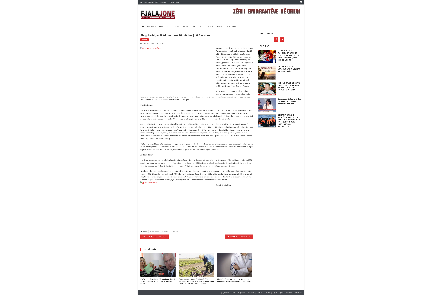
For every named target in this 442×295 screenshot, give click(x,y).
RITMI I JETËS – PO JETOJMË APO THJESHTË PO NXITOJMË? (289, 69)
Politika (267, 293)
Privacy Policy (174, 2)
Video (194, 26)
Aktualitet (144, 39)
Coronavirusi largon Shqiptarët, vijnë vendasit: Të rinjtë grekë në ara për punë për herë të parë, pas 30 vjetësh (196, 281)
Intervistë (220, 26)
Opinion (185, 26)
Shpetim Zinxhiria (159, 43)
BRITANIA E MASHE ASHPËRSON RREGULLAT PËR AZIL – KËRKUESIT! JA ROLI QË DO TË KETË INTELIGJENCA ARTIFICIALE (289, 121)
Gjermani (165, 231)
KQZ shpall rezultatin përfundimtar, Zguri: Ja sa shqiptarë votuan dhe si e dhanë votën (157, 281)
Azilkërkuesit (154, 231)
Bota (161, 26)
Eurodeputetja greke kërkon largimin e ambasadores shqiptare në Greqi (289, 101)
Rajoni (169, 26)
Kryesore (150, 26)
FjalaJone (226, 293)
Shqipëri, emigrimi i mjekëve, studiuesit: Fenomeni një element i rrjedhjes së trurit (235, 280)
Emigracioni (231, 26)
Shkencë (289, 293)
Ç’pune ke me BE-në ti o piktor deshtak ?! (156, 237)
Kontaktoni (163, 2)
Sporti (202, 26)
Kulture (210, 26)
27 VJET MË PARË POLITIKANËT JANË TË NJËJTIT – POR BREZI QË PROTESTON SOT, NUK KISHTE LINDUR (288, 55)
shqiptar (175, 231)
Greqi (177, 26)
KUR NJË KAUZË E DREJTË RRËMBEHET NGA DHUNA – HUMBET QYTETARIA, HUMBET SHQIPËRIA (289, 86)
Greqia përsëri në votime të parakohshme (240, 237)
